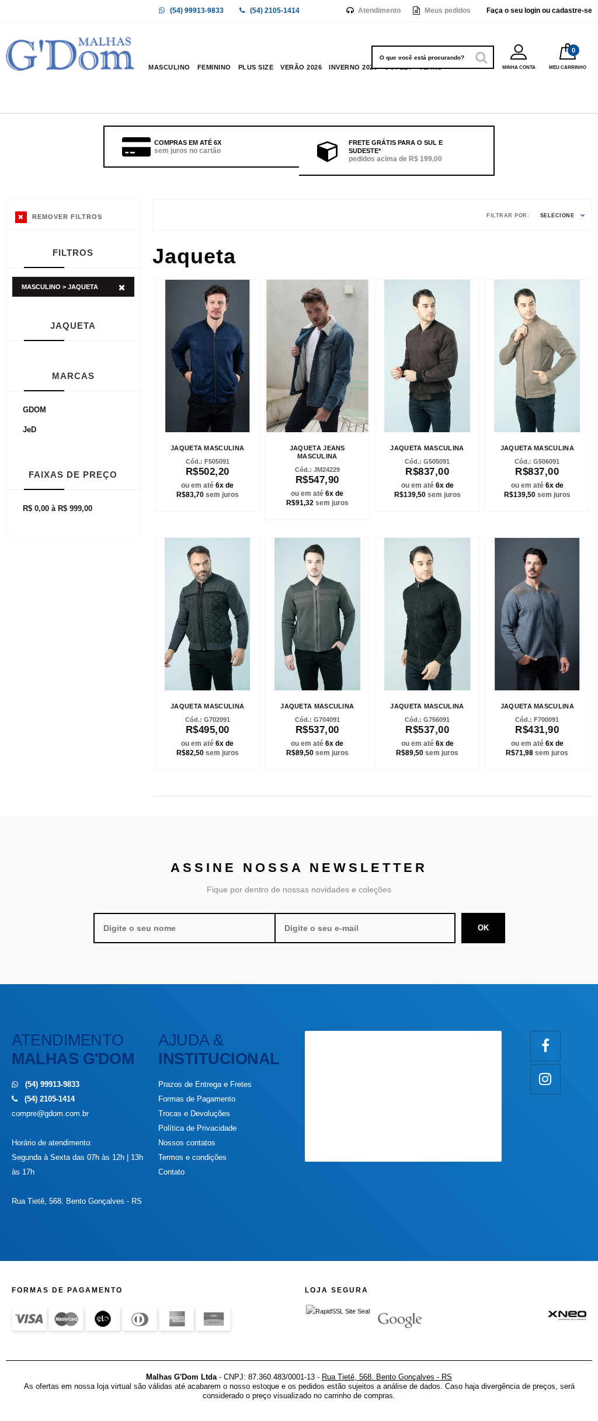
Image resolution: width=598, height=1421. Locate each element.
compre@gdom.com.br (50, 1113)
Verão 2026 (301, 67)
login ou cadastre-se (558, 10)
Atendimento (379, 10)
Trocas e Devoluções (194, 1113)
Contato (171, 1172)
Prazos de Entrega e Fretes (205, 1084)
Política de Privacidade (197, 1128)
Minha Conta (519, 67)
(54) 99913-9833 (194, 10)
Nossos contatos (186, 1142)
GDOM (34, 409)
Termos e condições (192, 1157)
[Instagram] (545, 1079)
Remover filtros (66, 216)
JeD (29, 429)
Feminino (214, 67)
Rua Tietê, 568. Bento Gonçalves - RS (77, 1201)
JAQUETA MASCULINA (207, 447)
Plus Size (256, 67)
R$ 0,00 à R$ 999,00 (57, 508)
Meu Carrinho (567, 67)
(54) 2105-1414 (272, 10)
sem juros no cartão (187, 147)
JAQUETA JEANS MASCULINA (317, 452)
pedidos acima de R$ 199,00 (396, 151)
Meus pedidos (448, 10)
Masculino (169, 67)
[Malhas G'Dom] (76, 50)
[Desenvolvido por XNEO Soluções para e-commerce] (567, 1286)
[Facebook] (545, 1046)
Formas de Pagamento (196, 1099)
